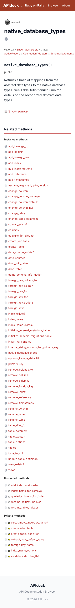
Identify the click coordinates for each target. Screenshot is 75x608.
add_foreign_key (18, 157)
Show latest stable (28, 49)
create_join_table (19, 241)
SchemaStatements (62, 53)
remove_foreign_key (21, 386)
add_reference (17, 174)
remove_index (17, 392)
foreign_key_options (21, 302)
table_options (16, 442)
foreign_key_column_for (23, 280)
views (11, 470)
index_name (15, 319)
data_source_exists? (21, 252)
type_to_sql (15, 453)
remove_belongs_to (20, 369)
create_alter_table (22, 528)
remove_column (18, 375)
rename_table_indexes (25, 507)
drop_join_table (18, 263)
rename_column (18, 408)
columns (13, 230)
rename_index (16, 414)
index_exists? (16, 313)
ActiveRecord (12, 53)
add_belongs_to (18, 146)
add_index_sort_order (24, 485)
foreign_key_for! (18, 297)
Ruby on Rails (34, 5)
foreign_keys (16, 308)
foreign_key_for (18, 291)
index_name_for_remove (26, 490)
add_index (14, 163)
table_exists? (16, 436)
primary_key (15, 364)
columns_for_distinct (21, 235)
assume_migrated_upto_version (28, 185)
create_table (16, 246)
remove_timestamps (21, 403)
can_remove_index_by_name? (29, 522)
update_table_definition (23, 458)
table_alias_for (17, 425)
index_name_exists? (20, 325)
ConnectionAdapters (35, 53)
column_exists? (17, 224)
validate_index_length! (25, 556)
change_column (18, 191)
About (66, 5)
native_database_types (22, 352)
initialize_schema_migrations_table (30, 336)
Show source (18, 111)
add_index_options (20, 168)
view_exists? (16, 464)
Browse (53, 5)
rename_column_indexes (26, 501)
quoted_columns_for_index (28, 496)
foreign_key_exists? (20, 285)
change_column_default (23, 202)
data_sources (16, 258)
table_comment (18, 431)
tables (12, 447)
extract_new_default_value (27, 539)
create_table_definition (25, 533)
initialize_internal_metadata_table (29, 330)
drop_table (15, 269)
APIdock (11, 5)
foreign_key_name (22, 544)
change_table (16, 213)
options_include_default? (23, 358)
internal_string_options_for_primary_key (33, 347)
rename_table (16, 419)
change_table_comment (23, 218)
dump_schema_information (25, 274)
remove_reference (19, 397)
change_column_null (20, 207)
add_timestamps (18, 179)
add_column (15, 151)
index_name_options (24, 550)
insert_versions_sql (20, 341)
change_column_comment (24, 196)
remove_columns (18, 380)
